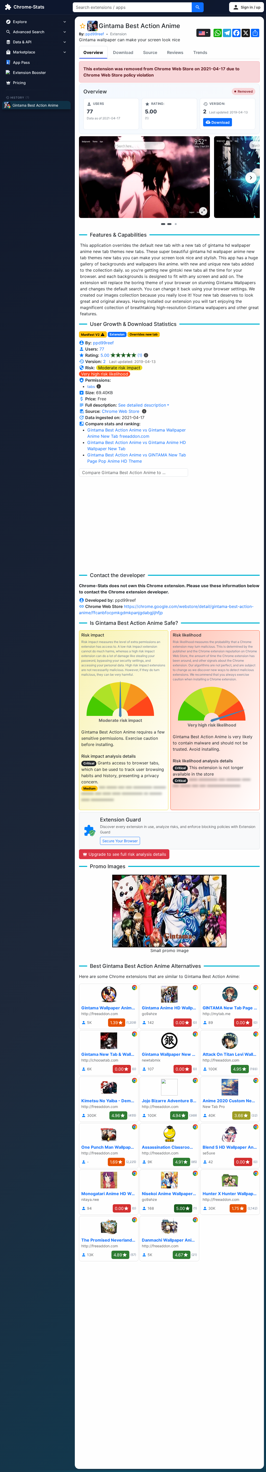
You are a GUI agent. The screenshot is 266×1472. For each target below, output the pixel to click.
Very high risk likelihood (104, 373)
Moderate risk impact (119, 367)
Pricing (19, 82)
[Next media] (251, 177)
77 (101, 349)
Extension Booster (29, 72)
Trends (200, 52)
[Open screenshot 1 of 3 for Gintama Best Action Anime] (144, 177)
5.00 (121, 355)
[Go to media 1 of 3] (163, 224)
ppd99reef (94, 34)
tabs (91, 386)
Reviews (175, 52)
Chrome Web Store (120, 411)
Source (150, 52)
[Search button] (198, 7)
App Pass (21, 62)
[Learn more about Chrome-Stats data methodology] (144, 411)
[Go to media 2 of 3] (169, 224)
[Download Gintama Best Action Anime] (227, 113)
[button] (246, 7)
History (20, 97)
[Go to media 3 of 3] (175, 224)
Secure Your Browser (120, 841)
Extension (118, 34)
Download (123, 52)
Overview (93, 52)
